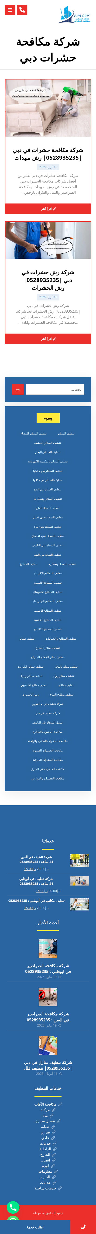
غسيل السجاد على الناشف (47, 722)
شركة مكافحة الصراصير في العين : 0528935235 (48, 1016)
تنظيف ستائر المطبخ (48, 648)
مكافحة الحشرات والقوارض (47, 778)
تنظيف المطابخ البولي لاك (48, 601)
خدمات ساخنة (45, 1188)
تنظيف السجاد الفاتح (47, 508)
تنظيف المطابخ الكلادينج (48, 629)
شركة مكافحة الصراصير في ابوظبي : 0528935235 (48, 968)
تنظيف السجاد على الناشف (47, 545)
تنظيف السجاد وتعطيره (61, 564)
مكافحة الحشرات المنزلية (48, 760)
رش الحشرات (30, 694)
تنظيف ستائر (26, 639)
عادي (45, 1137)
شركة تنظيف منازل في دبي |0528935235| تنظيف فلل (48, 1065)
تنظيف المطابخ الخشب (47, 611)
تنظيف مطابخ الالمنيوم (34, 685)
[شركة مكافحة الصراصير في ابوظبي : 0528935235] (48, 948)
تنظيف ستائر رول (63, 676)
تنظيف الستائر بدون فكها (47, 471)
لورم (45, 1165)
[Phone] (13, 1207)
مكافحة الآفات (45, 1104)
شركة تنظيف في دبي (47, 713)
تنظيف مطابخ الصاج (61, 694)
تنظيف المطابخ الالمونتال (47, 592)
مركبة (45, 1109)
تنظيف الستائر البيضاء (33, 433)
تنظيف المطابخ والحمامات (60, 639)
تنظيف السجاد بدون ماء (47, 527)
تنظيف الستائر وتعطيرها (48, 499)
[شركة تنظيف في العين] (74, 14)
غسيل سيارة (45, 1121)
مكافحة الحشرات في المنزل (47, 769)
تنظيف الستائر (66, 433)
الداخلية (45, 1148)
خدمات (45, 1143)
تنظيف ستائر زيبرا (31, 676)
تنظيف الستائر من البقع (47, 489)
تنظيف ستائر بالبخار (66, 667)
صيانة (45, 1126)
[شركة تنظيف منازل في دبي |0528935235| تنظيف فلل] (48, 1045)
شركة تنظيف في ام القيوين (47, 704)
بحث (18, 389)
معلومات (45, 1171)
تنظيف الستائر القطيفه (47, 443)
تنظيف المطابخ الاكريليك (47, 573)
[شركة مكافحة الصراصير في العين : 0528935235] (48, 997)
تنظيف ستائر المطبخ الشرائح (48, 657)
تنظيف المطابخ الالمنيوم (48, 583)
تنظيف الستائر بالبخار (47, 452)
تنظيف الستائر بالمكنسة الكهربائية (48, 461)
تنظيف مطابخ (66, 685)
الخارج (45, 1154)
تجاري (45, 1132)
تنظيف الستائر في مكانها (47, 480)
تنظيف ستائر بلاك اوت (30, 667)
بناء (45, 1115)
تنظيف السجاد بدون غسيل (47, 517)
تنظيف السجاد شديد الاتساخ (47, 536)
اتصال (45, 1160)
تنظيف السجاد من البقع (47, 555)
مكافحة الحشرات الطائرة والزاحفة (47, 741)
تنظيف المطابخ (28, 564)
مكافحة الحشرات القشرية (47, 750)
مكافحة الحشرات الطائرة (47, 732)
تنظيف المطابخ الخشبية (47, 620)
